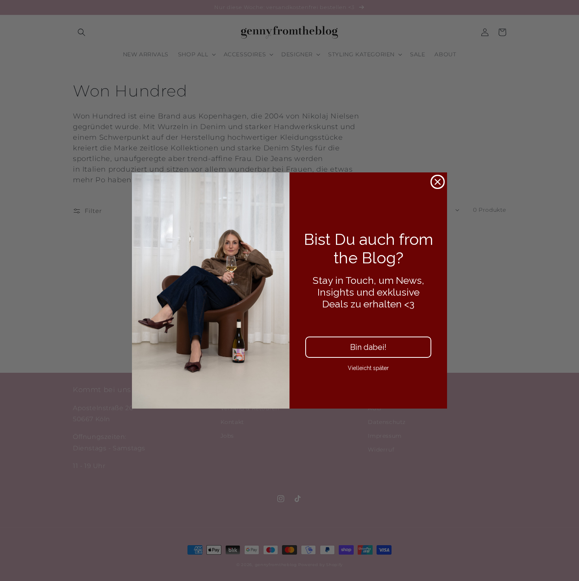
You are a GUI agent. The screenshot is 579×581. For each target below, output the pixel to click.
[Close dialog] (437, 182)
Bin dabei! (368, 347)
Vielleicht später (368, 368)
